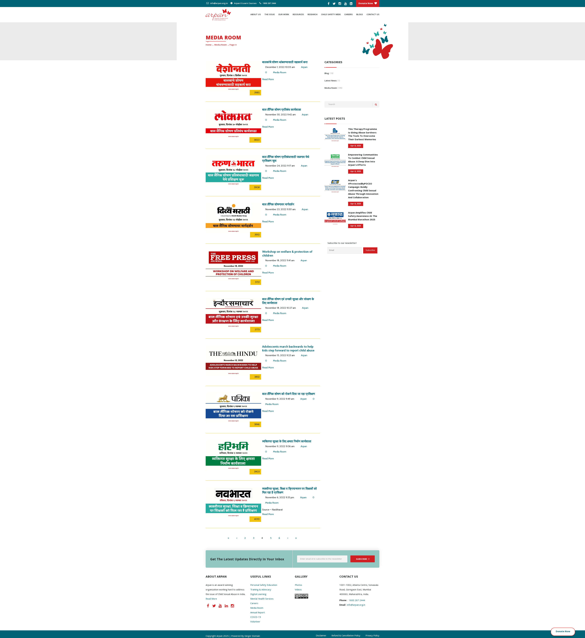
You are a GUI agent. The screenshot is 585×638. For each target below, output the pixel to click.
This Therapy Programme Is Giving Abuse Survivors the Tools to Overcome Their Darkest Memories (362, 134)
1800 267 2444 (269, 3)
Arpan (304, 67)
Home (208, 45)
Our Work (283, 14)
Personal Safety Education (263, 585)
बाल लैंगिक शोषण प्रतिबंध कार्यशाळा (281, 109)
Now (567, 632)
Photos (298, 585)
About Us (255, 14)
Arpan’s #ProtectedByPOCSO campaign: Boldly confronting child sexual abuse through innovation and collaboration (363, 189)
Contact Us (373, 14)
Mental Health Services (261, 599)
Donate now (365, 4)
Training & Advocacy (260, 590)
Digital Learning (258, 594)
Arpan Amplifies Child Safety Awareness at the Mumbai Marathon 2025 (362, 216)
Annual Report (257, 613)
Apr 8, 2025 (355, 146)
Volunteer (255, 622)
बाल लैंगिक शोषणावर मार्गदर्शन (278, 204)
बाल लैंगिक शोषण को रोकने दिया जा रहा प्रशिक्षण (288, 394)
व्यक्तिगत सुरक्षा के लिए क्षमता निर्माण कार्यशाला (286, 441)
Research (312, 14)
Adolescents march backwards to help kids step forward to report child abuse (288, 348)
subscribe (361, 559)
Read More (268, 79)
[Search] (375, 104)
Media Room (220, 45)
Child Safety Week (331, 14)
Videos (298, 590)
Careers (348, 14)
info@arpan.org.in (218, 3)
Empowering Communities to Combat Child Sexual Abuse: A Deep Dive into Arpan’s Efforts (363, 160)
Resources (298, 14)
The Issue (269, 14)
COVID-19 (255, 617)
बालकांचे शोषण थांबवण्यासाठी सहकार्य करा (285, 62)
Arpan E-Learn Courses (245, 3)
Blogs (359, 14)
